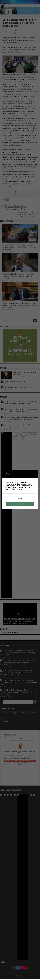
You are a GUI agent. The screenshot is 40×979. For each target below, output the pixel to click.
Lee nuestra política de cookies (18, 488)
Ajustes (20, 498)
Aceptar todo (20, 504)
